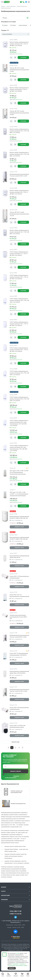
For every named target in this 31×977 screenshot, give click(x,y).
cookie (17, 953)
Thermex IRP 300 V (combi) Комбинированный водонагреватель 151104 (19, 213)
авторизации (19, 53)
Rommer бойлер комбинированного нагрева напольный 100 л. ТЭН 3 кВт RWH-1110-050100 (19, 154)
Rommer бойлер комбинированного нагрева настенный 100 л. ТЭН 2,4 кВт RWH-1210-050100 (19, 43)
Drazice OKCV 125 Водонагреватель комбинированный (19, 577)
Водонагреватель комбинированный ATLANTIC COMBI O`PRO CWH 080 (19, 538)
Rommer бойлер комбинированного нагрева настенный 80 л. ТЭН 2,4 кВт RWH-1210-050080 (19, 89)
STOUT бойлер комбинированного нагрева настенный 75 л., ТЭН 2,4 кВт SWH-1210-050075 (19, 253)
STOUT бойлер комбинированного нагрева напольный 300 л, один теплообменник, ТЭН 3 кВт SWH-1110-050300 (19, 423)
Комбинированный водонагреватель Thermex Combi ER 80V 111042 (19, 636)
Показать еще (15, 742)
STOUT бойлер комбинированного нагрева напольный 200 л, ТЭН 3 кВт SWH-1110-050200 (19, 398)
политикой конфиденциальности (12, 776)
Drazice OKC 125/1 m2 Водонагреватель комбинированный (19, 595)
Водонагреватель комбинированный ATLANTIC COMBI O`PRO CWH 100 (19, 517)
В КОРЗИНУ (23, 57)
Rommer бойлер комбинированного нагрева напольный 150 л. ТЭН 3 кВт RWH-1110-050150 (19, 232)
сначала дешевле (7, 34)
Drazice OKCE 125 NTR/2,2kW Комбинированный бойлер (17, 726)
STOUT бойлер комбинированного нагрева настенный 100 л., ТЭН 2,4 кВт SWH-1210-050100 (19, 277)
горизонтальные (23, 25)
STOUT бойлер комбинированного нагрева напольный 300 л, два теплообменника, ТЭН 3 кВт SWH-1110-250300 (19, 448)
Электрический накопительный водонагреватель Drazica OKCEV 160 (18, 616)
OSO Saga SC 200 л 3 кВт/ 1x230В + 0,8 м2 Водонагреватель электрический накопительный (19, 472)
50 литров (4, 25)
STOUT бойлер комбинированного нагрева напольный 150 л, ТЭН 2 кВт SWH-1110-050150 (19, 372)
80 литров (13, 25)
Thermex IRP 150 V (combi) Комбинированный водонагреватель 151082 (19, 69)
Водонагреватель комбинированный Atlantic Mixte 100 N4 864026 (19, 672)
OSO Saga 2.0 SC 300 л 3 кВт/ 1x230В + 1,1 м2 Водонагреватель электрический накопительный (19, 493)
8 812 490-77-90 (15, 911)
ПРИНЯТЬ (11, 968)
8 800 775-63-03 (15, 914)
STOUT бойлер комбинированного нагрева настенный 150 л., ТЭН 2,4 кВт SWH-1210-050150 (19, 323)
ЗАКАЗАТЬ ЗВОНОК (15, 771)
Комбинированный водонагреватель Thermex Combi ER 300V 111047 (19, 175)
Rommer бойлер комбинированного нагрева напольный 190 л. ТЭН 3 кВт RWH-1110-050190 (19, 130)
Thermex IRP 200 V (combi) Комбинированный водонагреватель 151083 (19, 112)
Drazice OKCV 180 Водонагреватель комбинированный (19, 708)
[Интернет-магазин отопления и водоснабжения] (6, 2)
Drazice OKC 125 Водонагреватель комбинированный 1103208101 (19, 654)
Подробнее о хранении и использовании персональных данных (17, 964)
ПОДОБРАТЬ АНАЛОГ (19, 526)
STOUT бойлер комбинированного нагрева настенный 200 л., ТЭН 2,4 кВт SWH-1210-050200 (19, 349)
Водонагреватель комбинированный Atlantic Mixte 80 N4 (19, 556)
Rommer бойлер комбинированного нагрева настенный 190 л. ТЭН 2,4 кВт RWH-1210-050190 (19, 192)
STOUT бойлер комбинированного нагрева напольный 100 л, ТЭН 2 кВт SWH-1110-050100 (19, 300)
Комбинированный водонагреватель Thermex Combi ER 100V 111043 (19, 690)
